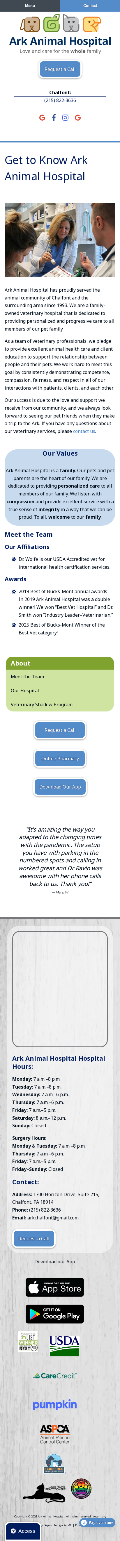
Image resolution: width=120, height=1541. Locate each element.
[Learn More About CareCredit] (55, 1375)
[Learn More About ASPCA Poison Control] (55, 1434)
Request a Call (60, 69)
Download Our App (60, 787)
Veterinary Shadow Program (42, 704)
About (20, 663)
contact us (84, 431)
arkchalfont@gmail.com (53, 1217)
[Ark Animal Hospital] (60, 34)
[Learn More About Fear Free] (55, 1463)
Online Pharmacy (60, 758)
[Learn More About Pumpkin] (55, 1405)
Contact (90, 5)
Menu (30, 5)
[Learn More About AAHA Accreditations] (55, 1287)
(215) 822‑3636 (60, 100)
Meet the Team (27, 676)
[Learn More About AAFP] (44, 1493)
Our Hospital (25, 690)
